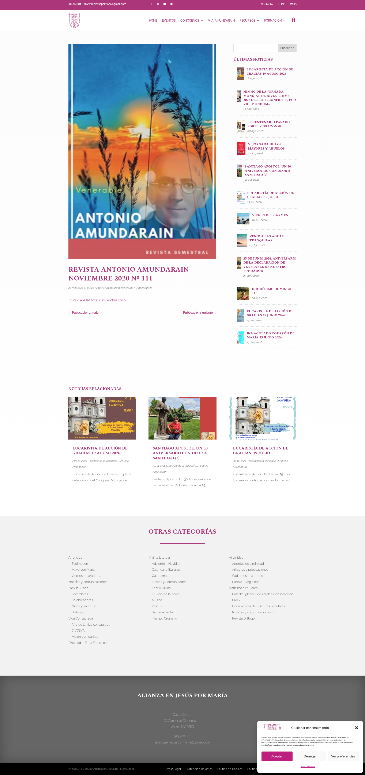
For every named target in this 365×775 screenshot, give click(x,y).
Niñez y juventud (84, 606)
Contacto (267, 4)
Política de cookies (308, 766)
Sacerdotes (80, 594)
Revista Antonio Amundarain (103, 287)
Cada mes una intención (249, 576)
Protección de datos (199, 769)
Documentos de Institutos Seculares (258, 606)
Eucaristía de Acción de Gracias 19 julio (260, 450)
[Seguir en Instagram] (171, 4)
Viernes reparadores (86, 576)
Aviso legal (173, 769)
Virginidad (236, 557)
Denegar (310, 756)
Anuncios (75, 557)
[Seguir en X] (158, 4)
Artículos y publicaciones (250, 570)
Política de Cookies (230, 769)
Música (157, 600)
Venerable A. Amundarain (136, 287)
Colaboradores (82, 600)
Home (153, 20)
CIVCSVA (78, 630)
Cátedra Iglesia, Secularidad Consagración (262, 594)
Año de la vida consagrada (91, 625)
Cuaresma (159, 576)
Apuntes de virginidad (248, 564)
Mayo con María (83, 570)
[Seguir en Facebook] (151, 4)
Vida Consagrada (80, 618)
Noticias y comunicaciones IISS (254, 612)
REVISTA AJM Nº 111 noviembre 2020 (97, 300)
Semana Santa (162, 612)
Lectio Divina (161, 588)
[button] (356, 728)
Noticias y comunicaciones (87, 582)
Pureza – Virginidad (246, 582)
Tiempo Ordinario (164, 618)
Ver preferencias (343, 756)
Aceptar (277, 756)
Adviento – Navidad (166, 564)
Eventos (169, 20)
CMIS (293, 4)
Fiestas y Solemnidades (169, 582)
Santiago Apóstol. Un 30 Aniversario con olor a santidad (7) (180, 453)
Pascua (157, 606)
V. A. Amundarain (221, 20)
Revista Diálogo (243, 618)
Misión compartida (85, 637)
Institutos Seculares (243, 588)
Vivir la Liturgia (159, 557)
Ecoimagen (80, 564)
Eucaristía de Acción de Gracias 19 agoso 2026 (100, 450)
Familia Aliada (78, 588)
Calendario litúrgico (166, 570)
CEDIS (281, 4)
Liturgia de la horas (166, 594)
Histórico (78, 612)
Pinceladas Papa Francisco (87, 643)
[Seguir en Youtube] (164, 4)
